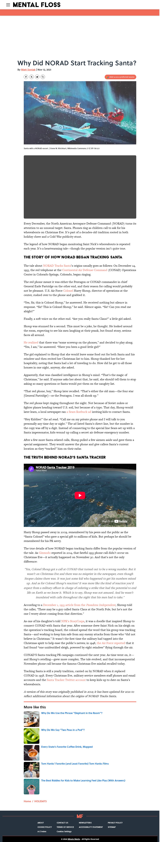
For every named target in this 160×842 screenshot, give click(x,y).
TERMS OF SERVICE (65, 827)
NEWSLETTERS (85, 822)
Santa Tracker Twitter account (66, 680)
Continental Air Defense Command (84, 270)
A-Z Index (42, 831)
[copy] (43, 77)
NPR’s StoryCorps (72, 621)
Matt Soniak (28, 69)
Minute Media (74, 839)
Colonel (68, 291)
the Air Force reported (111, 643)
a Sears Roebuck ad (79, 412)
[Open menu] (8, 5)
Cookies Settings (64, 831)
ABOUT (41, 822)
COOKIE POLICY (45, 827)
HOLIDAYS (40, 801)
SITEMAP (112, 827)
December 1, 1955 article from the (79, 605)
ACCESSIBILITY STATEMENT (91, 827)
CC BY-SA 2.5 (93, 148)
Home (27, 801)
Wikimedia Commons (76, 148)
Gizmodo (45, 553)
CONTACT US (62, 822)
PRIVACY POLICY (115, 822)
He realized (31, 342)
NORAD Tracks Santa (57, 266)
